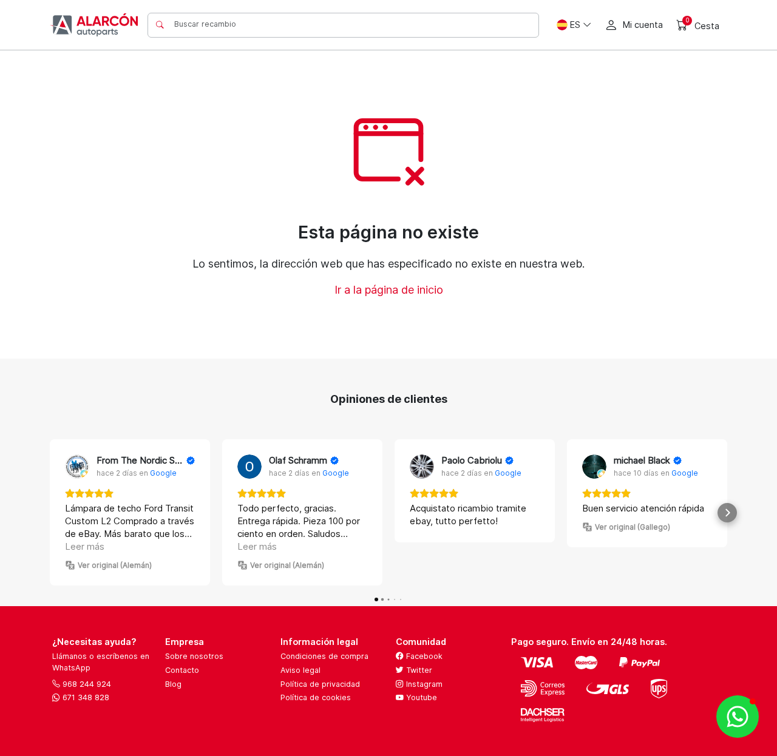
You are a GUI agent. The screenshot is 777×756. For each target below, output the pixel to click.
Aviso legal (300, 670)
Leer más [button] (84, 546)
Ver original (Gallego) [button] (632, 527)
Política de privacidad (320, 684)
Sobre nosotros (194, 656)
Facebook (423, 656)
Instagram (423, 684)
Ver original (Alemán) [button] (115, 565)
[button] (49, 512)
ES (575, 24)
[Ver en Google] (77, 466)
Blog (173, 684)
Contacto (182, 670)
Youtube (420, 697)
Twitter (418, 670)
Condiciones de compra (324, 656)
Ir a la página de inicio (388, 289)
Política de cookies (315, 697)
